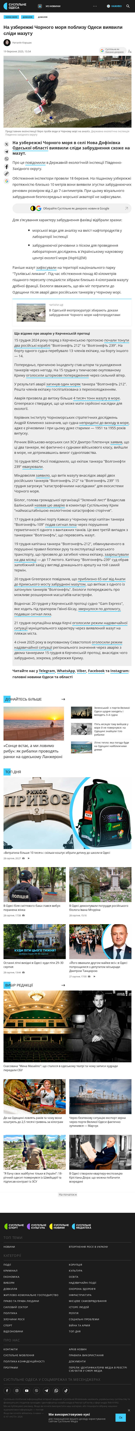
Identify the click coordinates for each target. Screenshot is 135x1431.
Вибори (9, 1282)
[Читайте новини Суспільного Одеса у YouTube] (26, 1390)
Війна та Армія (79, 1325)
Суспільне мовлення (19, 1355)
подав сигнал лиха (61, 524)
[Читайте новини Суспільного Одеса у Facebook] (7, 1390)
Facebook (96, 670)
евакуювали (32, 466)
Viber (81, 670)
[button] (7, 144)
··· (95, 6)
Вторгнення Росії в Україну (88, 1246)
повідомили (35, 162)
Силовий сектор (16, 1307)
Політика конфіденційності (24, 1361)
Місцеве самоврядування (88, 1301)
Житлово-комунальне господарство (31, 1295)
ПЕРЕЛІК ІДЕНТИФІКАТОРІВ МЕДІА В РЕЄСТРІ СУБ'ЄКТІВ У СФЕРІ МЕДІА (98, 1369)
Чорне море (11, 17)
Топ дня (75, 1331)
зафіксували (46, 267)
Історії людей (79, 1307)
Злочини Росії (14, 1319)
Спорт (8, 1325)
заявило (43, 475)
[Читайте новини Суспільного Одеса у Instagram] (16, 1390)
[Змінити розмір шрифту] (129, 51)
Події (7, 1264)
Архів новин (78, 1349)
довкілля (27, 17)
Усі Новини (53, 6)
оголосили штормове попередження (57, 375)
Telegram (47, 670)
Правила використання (86, 1355)
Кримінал (11, 1270)
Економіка (11, 1276)
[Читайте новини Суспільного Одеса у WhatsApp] (56, 1390)
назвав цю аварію (49, 505)
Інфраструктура (80, 1295)
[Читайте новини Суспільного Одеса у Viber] (36, 1390)
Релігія (74, 1313)
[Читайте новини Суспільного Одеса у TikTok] (66, 1390)
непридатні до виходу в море (104, 422)
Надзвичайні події (82, 1282)
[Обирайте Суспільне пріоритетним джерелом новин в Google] (7, 181)
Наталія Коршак (22, 42)
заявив (116, 442)
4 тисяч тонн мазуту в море (96, 398)
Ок (120, 1417)
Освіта (73, 1276)
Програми (11, 1367)
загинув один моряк (63, 384)
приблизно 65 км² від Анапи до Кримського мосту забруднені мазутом (70, 582)
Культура (75, 1270)
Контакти (11, 1349)
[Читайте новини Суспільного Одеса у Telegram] (46, 1390)
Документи (77, 1361)
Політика (10, 1313)
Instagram (119, 670)
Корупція (75, 1264)
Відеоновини (13, 1331)
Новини (9, 1246)
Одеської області (30, 148)
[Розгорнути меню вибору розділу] (40, 6)
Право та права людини (21, 1301)
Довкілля (42, 17)
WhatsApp (66, 670)
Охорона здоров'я (82, 1289)
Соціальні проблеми (84, 1319)
